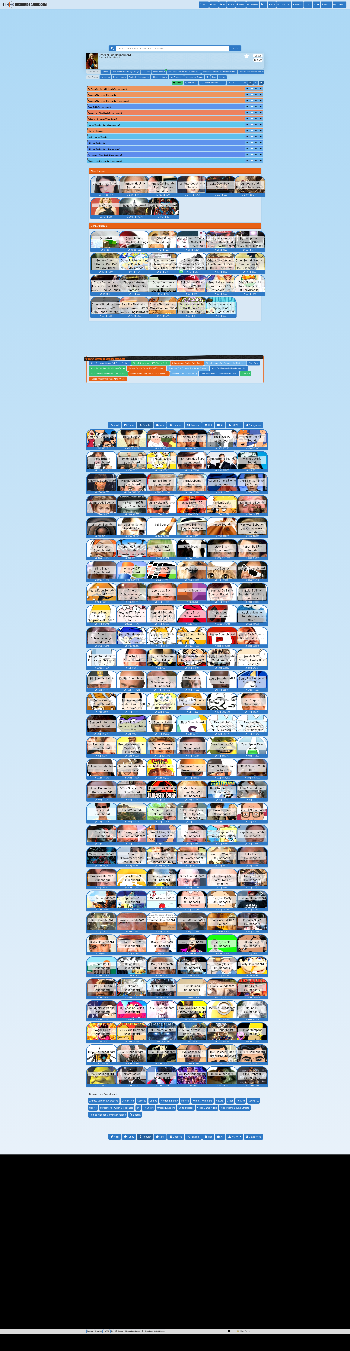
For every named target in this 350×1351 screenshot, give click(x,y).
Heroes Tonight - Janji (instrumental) (104, 125)
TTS (264, 4)
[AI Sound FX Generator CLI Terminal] (112, 1331)
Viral (232, 4)
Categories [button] (255, 424)
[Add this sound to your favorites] (260, 88)
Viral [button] (116, 424)
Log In (339, 4)
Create (285, 4)
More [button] (316, 4)
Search (205, 4)
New (273, 4)
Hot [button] (210, 424)
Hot (224, 4)
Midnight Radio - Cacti (97, 143)
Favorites (298, 4)
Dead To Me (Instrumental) (99, 107)
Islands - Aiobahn (95, 131)
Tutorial (178, 82)
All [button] (222, 424)
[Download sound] (252, 88)
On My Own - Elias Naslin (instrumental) (105, 155)
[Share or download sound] (247, 88)
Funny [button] (130, 424)
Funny (215, 4)
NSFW (235, 424)
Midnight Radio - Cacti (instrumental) (104, 149)
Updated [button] (177, 424)
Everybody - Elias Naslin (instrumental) (105, 113)
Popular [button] (147, 424)
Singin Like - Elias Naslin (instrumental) (105, 161)
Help (309, 4)
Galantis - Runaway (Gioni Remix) (102, 119)
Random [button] (195, 424)
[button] (247, 56)
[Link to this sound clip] (256, 88)
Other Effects (159, 71)
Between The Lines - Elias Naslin (102, 95)
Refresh (193, 83)
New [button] (161, 424)
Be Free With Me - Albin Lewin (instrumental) (107, 89)
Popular (242, 4)
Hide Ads (327, 4)
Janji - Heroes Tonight (97, 137)
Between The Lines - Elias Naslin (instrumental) (108, 101)
